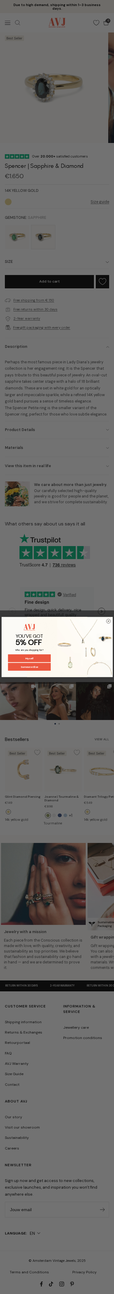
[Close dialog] (108, 621)
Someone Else (29, 666)
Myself (29, 658)
